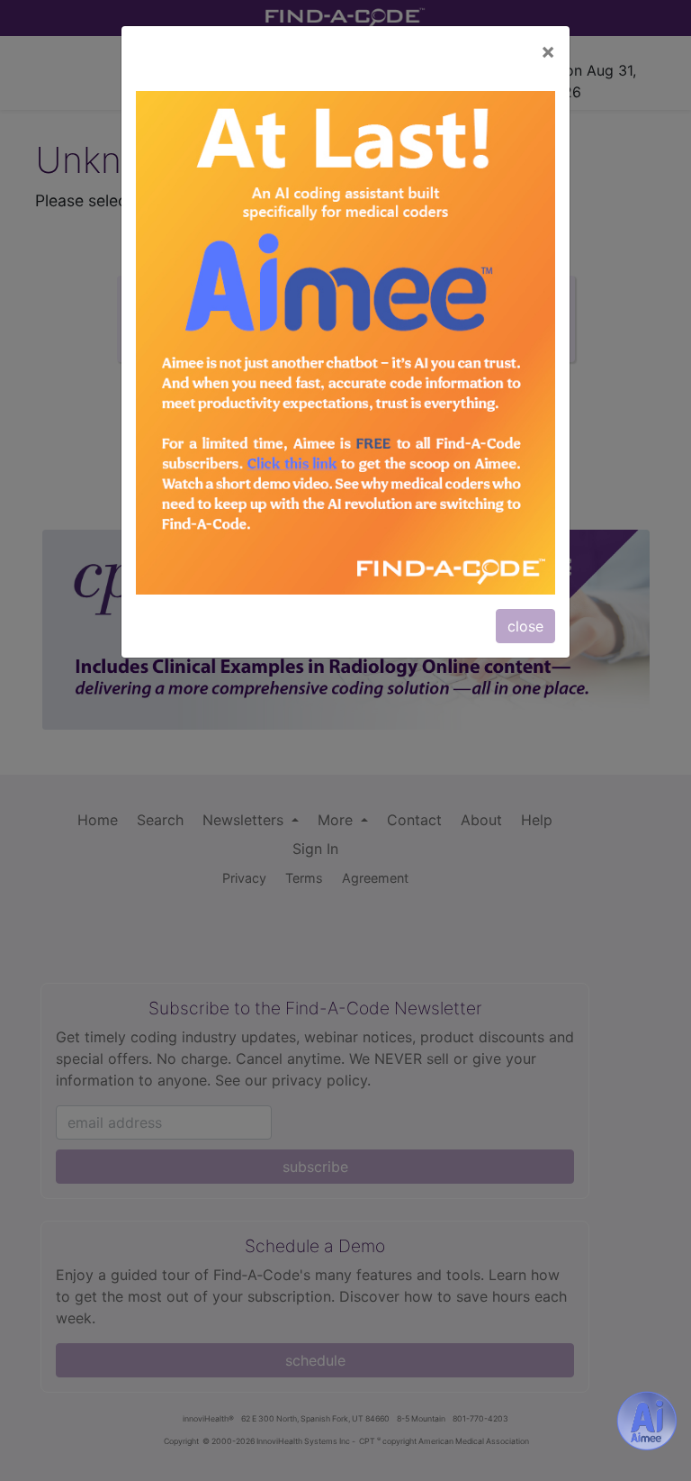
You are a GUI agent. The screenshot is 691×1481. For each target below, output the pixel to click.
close (525, 626)
